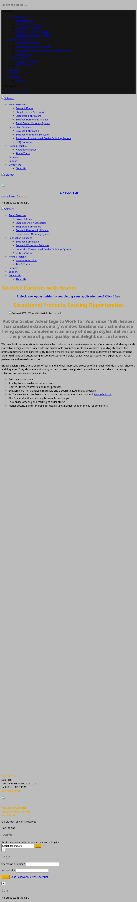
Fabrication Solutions (21, 39)
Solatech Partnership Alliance (32, 31)
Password (8, 870)
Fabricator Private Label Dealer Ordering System (44, 50)
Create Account (39, 877)
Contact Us (15, 76)
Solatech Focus (25, 20)
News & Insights (18, 58)
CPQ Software (24, 54)
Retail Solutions (18, 16)
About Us (21, 80)
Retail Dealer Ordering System (33, 35)
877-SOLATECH (18, 92)
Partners (14, 69)
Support (13, 73)
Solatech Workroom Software (33, 46)
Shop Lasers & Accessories (31, 24)
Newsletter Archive (27, 61)
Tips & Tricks (23, 65)
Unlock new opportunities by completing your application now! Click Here (68, 296)
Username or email (13, 864)
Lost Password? (20, 877)
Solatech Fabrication (28, 43)
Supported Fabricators (29, 28)
